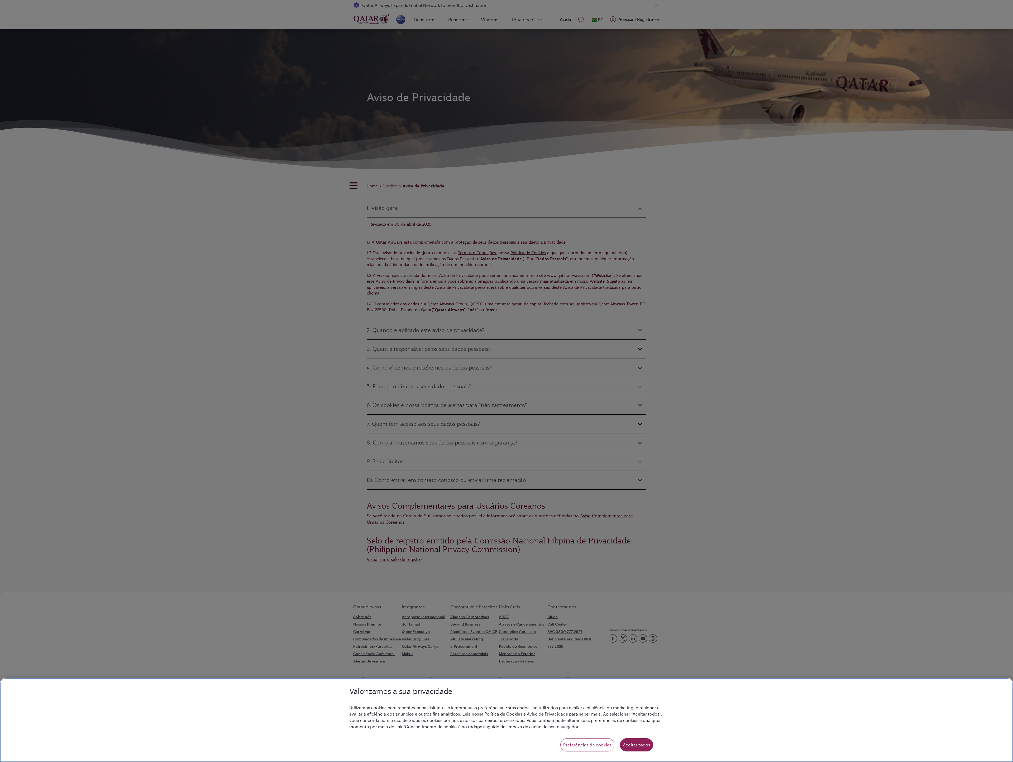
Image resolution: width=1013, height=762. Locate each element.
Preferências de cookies (587, 744)
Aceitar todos (636, 744)
